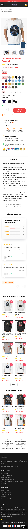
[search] (23, 4)
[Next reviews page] (25, 286)
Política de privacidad (6, 477)
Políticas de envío (5, 490)
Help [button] (25, 527)
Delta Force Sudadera (7, 312)
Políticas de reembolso (6, 494)
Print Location (5, 97)
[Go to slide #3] (21, 52)
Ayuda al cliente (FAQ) (6, 498)
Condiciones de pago (6, 492)
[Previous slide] (2, 31)
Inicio (2, 9)
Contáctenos (4, 496)
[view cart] (26, 4)
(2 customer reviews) (13, 64)
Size (3, 89)
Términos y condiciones (6, 475)
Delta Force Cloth (9, 9)
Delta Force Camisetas (6, 11)
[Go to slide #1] (6, 52)
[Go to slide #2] (14, 52)
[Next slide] (25, 31)
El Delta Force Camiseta (7, 355)
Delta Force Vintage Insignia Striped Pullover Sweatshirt (7, 335)
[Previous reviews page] (17, 286)
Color (3, 74)
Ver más (14, 384)
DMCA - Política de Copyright (7, 479)
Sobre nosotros (4, 473)
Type (3, 70)
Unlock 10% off (3, 522)
